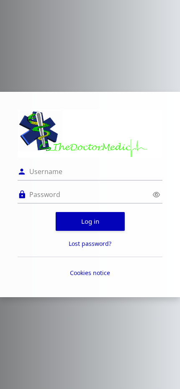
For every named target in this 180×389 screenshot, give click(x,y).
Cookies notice (90, 273)
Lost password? (90, 244)
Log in (90, 221)
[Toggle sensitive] (156, 195)
